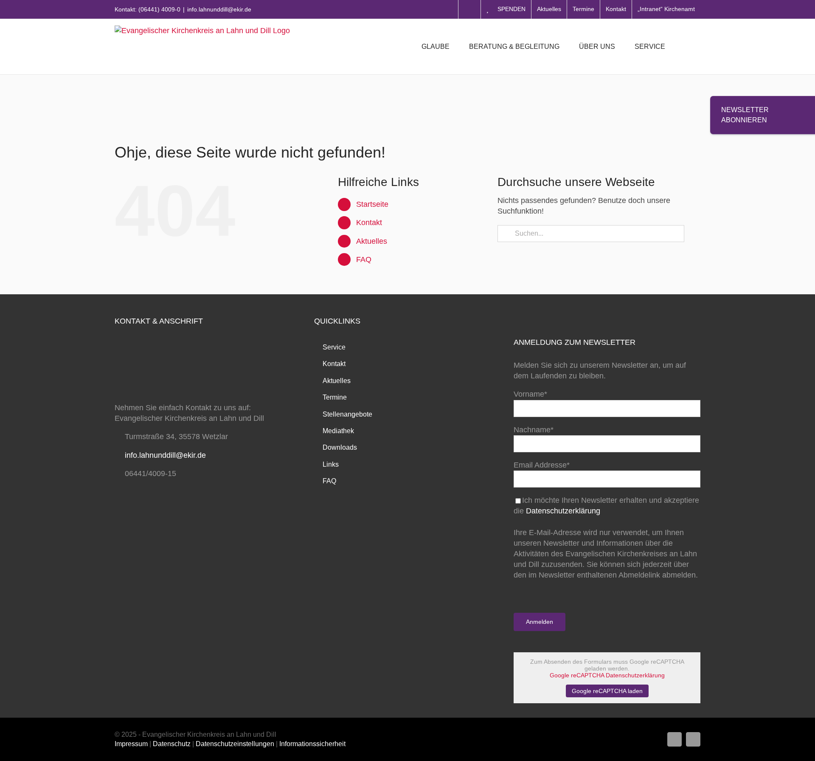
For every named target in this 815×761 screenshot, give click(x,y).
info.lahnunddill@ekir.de (219, 9)
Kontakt (369, 222)
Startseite (372, 204)
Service (334, 347)
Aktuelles (371, 241)
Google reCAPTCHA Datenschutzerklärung (607, 675)
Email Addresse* (542, 465)
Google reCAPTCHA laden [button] (607, 691)
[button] (687, 46)
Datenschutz (172, 743)
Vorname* (530, 394)
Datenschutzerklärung (563, 511)
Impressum (131, 743)
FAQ (363, 259)
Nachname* (534, 430)
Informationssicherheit (312, 743)
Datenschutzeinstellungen (235, 743)
